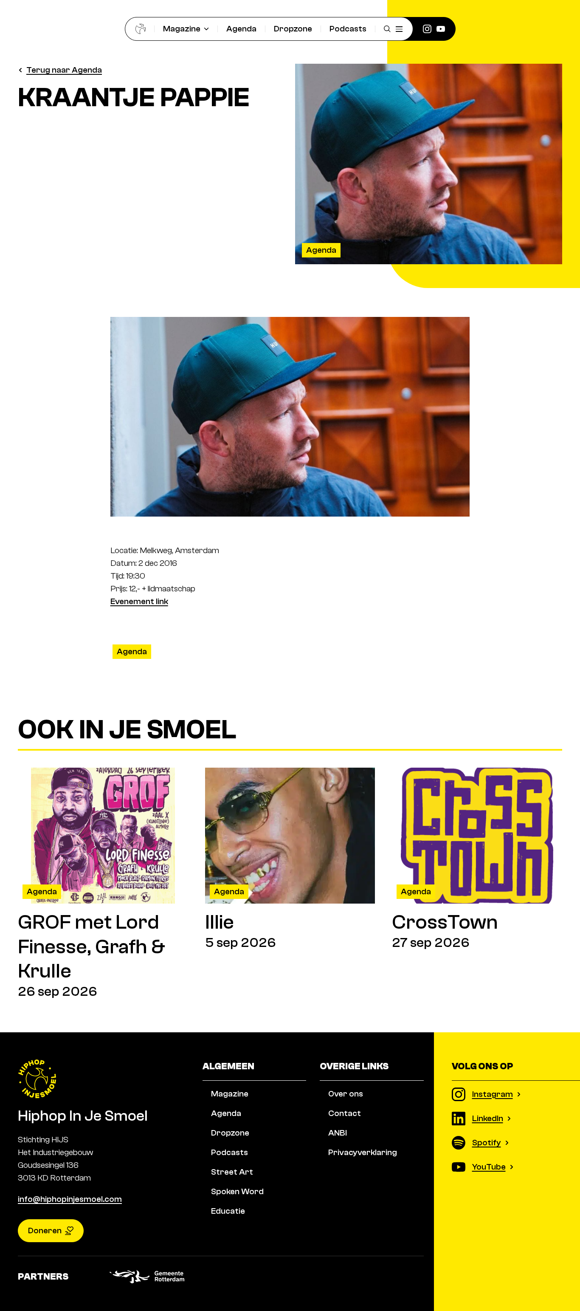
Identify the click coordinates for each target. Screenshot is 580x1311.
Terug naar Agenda (64, 70)
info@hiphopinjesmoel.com (70, 1199)
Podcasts (347, 29)
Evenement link (139, 601)
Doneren (45, 1230)
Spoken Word (237, 1191)
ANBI (337, 1133)
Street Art (232, 1172)
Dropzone (293, 29)
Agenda (241, 29)
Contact (344, 1113)
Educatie (228, 1211)
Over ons (345, 1094)
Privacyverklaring (362, 1152)
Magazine (181, 29)
